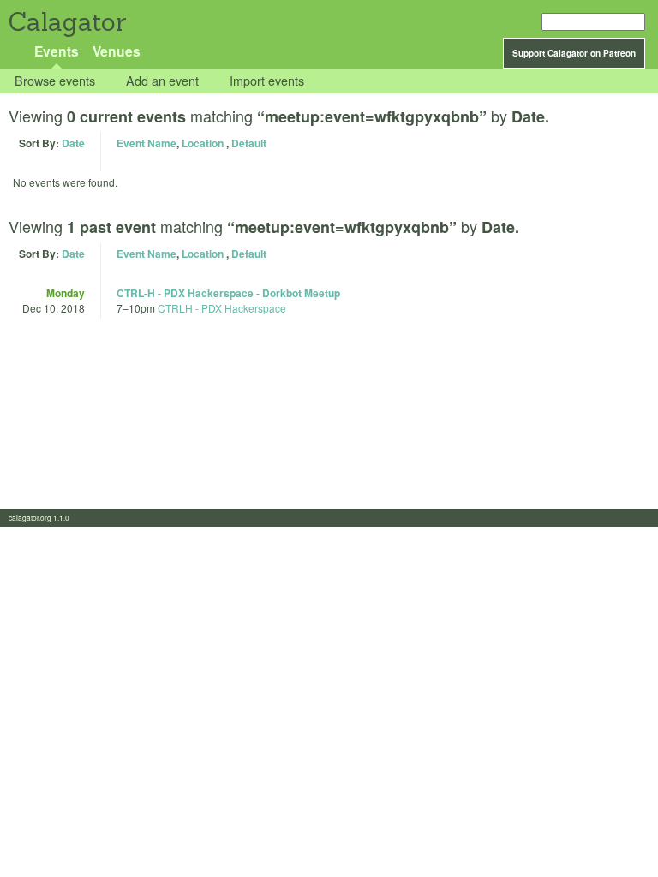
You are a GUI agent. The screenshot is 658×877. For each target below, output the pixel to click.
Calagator (66, 22)
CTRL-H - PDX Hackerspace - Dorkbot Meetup (228, 293)
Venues (117, 51)
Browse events (55, 81)
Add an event (162, 81)
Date (73, 143)
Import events (267, 81)
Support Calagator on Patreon (574, 53)
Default (248, 143)
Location (203, 143)
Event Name (146, 143)
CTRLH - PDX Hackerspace (222, 308)
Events (56, 51)
